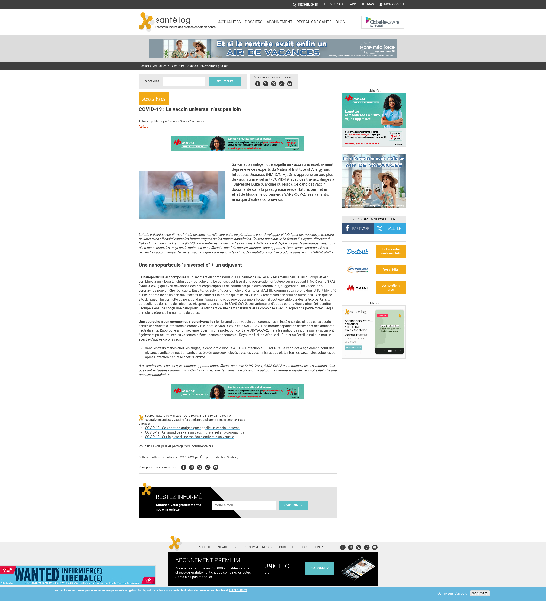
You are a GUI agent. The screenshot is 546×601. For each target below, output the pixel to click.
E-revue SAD (333, 4)
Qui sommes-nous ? (257, 547)
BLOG (340, 22)
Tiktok (282, 83)
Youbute (289, 83)
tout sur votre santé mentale (391, 251)
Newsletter (227, 547)
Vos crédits (390, 269)
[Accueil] (147, 22)
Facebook (257, 83)
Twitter (265, 83)
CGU (304, 547)
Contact (320, 547)
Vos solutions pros (391, 287)
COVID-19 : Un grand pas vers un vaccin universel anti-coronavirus (194, 432)
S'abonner (293, 505)
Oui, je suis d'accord (452, 593)
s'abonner (320, 568)
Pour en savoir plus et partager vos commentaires (176, 446)
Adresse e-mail (224, 498)
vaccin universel (305, 164)
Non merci (480, 593)
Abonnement (279, 22)
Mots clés (152, 81)
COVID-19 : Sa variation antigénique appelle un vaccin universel (192, 428)
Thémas (368, 4)
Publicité (286, 547)
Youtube (215, 467)
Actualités (229, 22)
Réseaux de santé (313, 22)
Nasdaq (370, 19)
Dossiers (254, 22)
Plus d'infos (238, 590)
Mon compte (394, 4)
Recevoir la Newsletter (373, 219)
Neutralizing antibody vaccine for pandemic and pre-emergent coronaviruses (195, 420)
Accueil (144, 66)
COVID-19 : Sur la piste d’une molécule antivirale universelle (189, 437)
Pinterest (273, 83)
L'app (352, 4)
